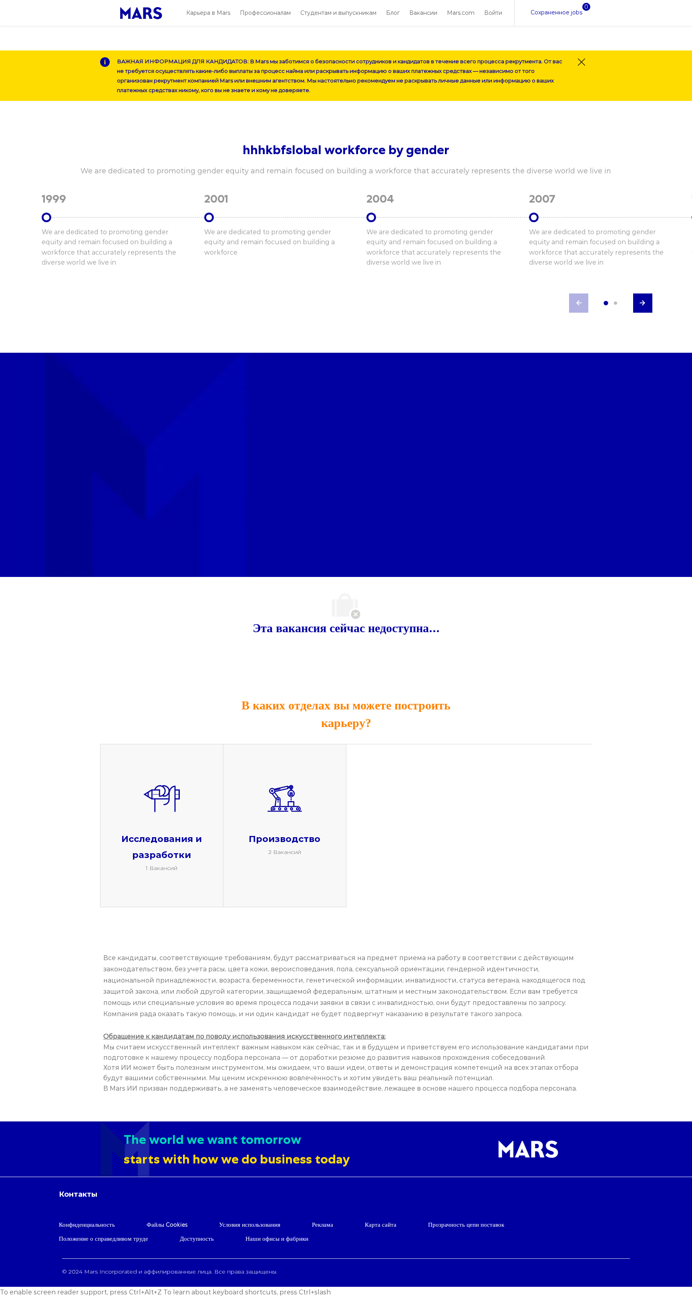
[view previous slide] (578, 303)
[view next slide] (642, 303)
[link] (141, 13)
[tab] (605, 303)
